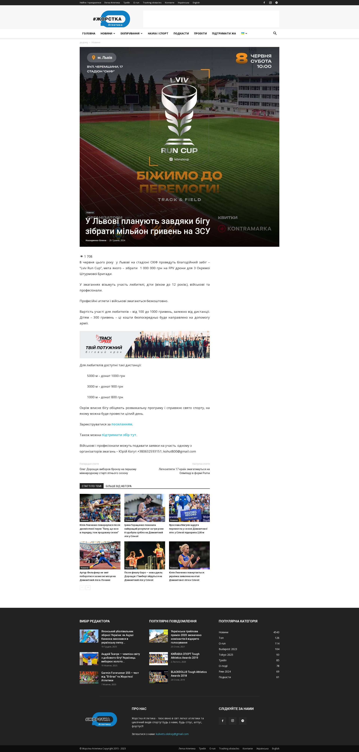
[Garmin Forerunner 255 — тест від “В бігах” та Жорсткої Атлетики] (89, 677)
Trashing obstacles (152, 2)
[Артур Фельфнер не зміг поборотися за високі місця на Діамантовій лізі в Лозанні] (100, 555)
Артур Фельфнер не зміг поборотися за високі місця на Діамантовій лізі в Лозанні (98, 576)
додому (84, 42)
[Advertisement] (211, 18)
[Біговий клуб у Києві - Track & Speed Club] (145, 344)
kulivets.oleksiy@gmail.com (172, 734)
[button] (274, 34)
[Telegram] (276, 2)
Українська (183, 2)
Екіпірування (130, 33)
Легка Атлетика (112, 2)
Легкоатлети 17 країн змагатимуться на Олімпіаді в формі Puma (184, 471)
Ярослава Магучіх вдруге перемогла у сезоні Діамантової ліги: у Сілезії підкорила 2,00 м (188, 529)
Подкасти (181, 33)
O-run (136, 2)
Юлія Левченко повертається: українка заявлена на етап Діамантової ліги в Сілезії (187, 576)
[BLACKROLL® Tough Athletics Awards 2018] (158, 676)
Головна (88, 33)
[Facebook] (264, 2)
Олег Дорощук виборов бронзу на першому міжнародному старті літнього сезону (108, 471)
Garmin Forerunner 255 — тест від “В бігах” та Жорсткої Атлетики (120, 676)
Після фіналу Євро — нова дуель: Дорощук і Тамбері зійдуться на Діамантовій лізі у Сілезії (143, 576)
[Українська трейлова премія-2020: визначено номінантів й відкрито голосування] (158, 636)
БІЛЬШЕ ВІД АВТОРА (119, 486)
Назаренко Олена (96, 240)
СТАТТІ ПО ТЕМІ (91, 486)
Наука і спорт (158, 33)
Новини (106, 33)
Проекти (200, 33)
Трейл (126, 2)
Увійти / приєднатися (90, 2)
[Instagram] (270, 2)
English (196, 2)
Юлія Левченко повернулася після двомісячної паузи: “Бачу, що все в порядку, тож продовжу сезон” (100, 529)
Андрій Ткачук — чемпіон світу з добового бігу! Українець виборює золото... (120, 657)
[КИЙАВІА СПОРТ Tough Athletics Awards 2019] (158, 658)
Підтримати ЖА (224, 33)
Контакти (169, 2)
